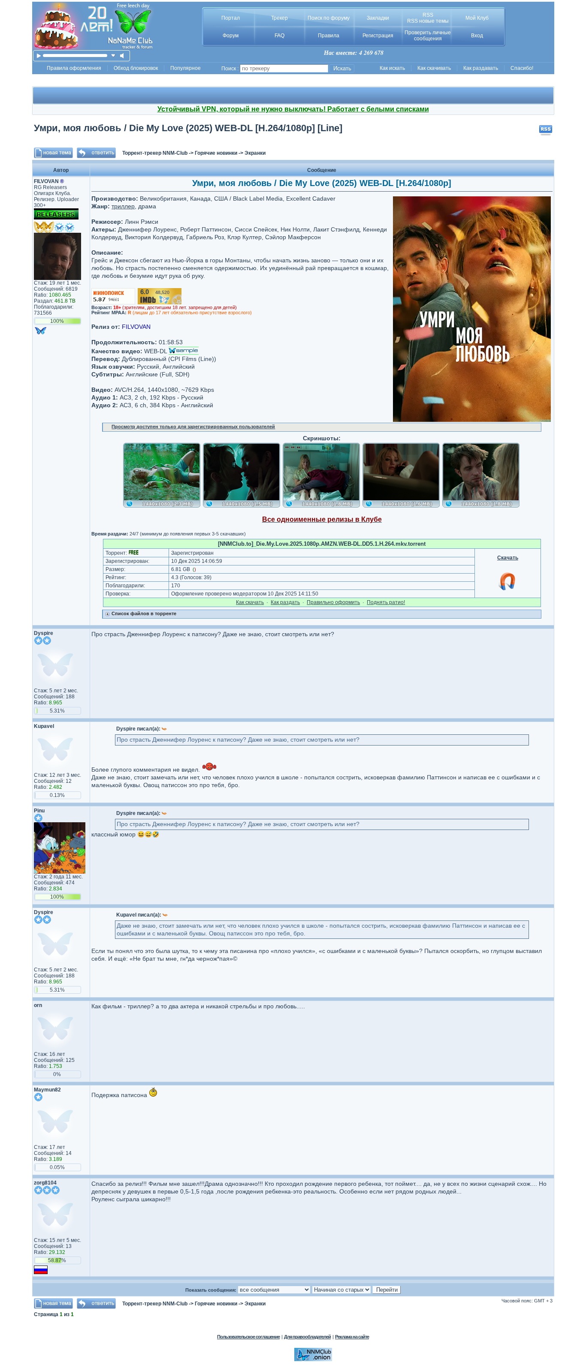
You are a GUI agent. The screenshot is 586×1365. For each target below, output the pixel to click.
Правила (328, 36)
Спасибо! (521, 68)
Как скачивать (434, 68)
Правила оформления (74, 68)
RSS (428, 15)
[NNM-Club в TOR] (313, 1359)
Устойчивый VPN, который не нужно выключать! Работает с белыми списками (293, 109)
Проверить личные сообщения (428, 36)
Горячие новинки (216, 153)
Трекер (279, 18)
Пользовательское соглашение (248, 1336)
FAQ (279, 36)
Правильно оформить (333, 602)
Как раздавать (480, 68)
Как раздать (285, 602)
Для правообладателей (307, 1336)
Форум (231, 36)
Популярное (185, 68)
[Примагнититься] (507, 589)
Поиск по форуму (329, 18)
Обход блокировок (136, 68)
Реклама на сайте (352, 1336)
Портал (230, 18)
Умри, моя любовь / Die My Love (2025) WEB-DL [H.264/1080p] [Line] (188, 128)
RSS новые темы (428, 21)
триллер (123, 206)
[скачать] (113, 55)
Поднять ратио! (386, 602)
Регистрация (377, 36)
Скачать (507, 558)
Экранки (255, 153)
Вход (477, 36)
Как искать (392, 68)
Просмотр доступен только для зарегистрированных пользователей (193, 426)
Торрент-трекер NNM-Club (154, 153)
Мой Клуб (477, 18)
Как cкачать (250, 602)
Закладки (378, 18)
